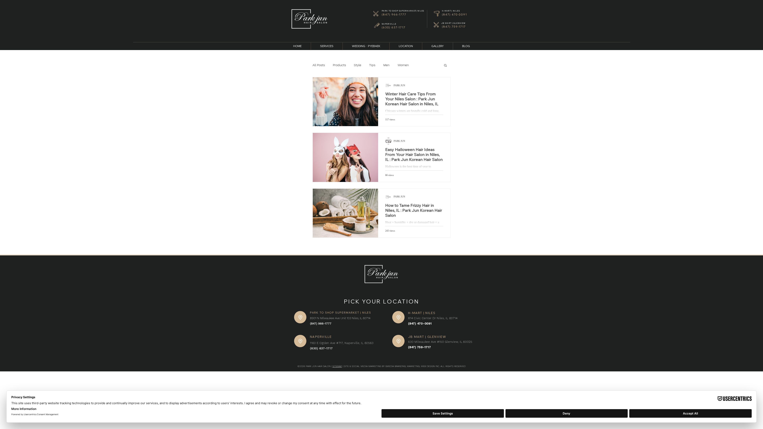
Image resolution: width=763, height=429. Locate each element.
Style (357, 65)
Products (339, 65)
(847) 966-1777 (320, 323)
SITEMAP (337, 366)
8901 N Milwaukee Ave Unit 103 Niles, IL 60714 (340, 318)
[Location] (300, 317)
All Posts (319, 65)
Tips (372, 65)
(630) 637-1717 (321, 348)
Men (386, 65)
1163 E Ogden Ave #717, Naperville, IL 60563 (341, 343)
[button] (445, 66)
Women (403, 65)
